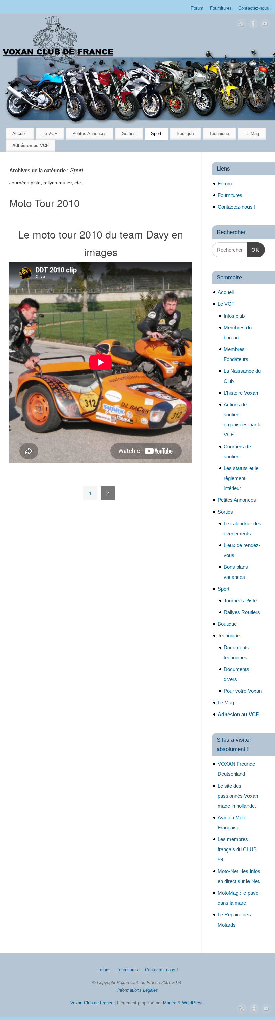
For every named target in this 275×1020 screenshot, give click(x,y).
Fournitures (221, 8)
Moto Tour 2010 (44, 203)
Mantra (169, 1003)
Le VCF (49, 133)
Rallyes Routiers (242, 612)
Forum (197, 8)
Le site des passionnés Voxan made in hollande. (238, 796)
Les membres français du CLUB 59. (237, 849)
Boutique (185, 133)
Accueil (19, 133)
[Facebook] (253, 25)
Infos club (234, 316)
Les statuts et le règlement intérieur (241, 478)
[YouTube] (265, 25)
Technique (219, 133)
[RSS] (241, 25)
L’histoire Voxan (241, 393)
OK (254, 250)
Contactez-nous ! (255, 8)
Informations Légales (137, 990)
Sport (156, 133)
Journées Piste (240, 600)
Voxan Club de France (91, 1003)
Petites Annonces (89, 133)
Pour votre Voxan (243, 691)
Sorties (129, 133)
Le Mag (251, 133)
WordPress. (193, 1003)
